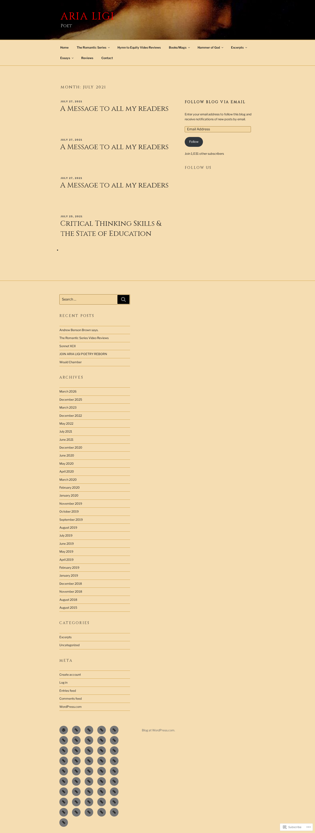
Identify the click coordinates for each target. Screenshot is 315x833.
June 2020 (66, 455)
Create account (70, 674)
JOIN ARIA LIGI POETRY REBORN (83, 354)
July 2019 (65, 535)
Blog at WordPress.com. (158, 730)
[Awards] (114, 771)
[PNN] (101, 740)
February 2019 (69, 567)
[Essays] (63, 802)
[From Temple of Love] (63, 771)
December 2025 (70, 399)
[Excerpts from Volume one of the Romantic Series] (76, 802)
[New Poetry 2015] (101, 730)
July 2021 (65, 431)
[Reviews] (101, 791)
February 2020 (69, 487)
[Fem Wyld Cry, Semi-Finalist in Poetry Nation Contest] (76, 791)
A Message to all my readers (114, 109)
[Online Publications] (76, 740)
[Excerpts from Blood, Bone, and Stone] (114, 730)
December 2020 (70, 447)
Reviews (87, 58)
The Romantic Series (91, 47)
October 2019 (69, 511)
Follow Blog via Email (215, 102)
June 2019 (66, 543)
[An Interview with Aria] (89, 802)
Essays (65, 58)
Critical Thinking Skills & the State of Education (110, 229)
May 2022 (66, 423)
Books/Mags (177, 47)
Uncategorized (69, 645)
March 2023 (67, 407)
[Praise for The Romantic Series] (76, 750)
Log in (63, 682)
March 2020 (68, 479)
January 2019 (68, 575)
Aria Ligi (88, 16)
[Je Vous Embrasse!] (101, 771)
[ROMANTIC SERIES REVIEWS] (76, 812)
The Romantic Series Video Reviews (84, 338)
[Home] (63, 730)
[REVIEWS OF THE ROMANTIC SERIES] (89, 812)
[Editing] (101, 750)
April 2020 (66, 471)
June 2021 (66, 439)
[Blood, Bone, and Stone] (89, 761)
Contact (107, 58)
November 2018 (70, 591)
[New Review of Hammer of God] (63, 791)
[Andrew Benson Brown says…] (101, 812)
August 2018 (68, 599)
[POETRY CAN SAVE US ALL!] (76, 761)
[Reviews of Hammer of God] (89, 781)
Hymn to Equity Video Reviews (139, 47)
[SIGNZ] (63, 740)
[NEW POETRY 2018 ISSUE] (76, 730)
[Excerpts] (101, 761)
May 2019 (66, 551)
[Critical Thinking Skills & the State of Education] (114, 791)
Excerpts (237, 47)
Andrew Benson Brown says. (78, 330)
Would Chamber (70, 362)
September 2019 (71, 519)
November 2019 (70, 503)
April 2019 (66, 559)
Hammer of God (209, 47)
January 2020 (68, 495)
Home (64, 47)
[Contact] (89, 750)
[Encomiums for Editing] (63, 750)
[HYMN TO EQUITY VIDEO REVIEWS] (63, 812)
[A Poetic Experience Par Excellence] (89, 791)
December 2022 (70, 415)
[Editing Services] (114, 740)
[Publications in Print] (89, 740)
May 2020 (66, 463)
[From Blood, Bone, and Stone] (114, 761)
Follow (193, 142)
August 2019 (68, 527)
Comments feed (70, 698)
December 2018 (70, 583)
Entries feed (67, 690)
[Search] (123, 299)
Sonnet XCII (67, 346)
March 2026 (67, 391)
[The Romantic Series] (114, 812)
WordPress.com (70, 706)
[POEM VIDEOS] (114, 802)
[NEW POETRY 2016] (89, 730)
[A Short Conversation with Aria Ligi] (114, 781)
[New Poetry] (114, 750)
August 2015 (68, 607)
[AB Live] (63, 781)
